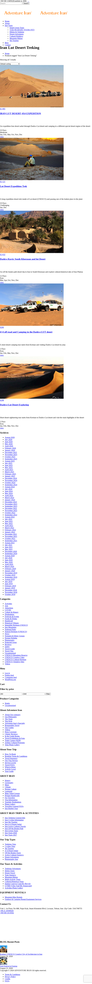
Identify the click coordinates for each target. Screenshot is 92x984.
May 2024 (9, 493)
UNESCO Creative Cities (14, 657)
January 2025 (10, 476)
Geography (9, 783)
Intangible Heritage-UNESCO (16, 625)
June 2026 (9, 442)
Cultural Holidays (16, 36)
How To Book (10, 754)
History (7, 781)
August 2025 (10, 461)
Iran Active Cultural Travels (15, 826)
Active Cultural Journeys (14, 855)
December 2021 (11, 534)
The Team (8, 719)
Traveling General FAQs (14, 806)
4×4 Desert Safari (11, 851)
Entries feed (9, 675)
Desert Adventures (17, 34)
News (7, 634)
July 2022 (8, 519)
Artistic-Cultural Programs (15, 743)
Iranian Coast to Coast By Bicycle (18, 884)
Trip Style (8, 721)
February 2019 (10, 586)
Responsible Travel (12, 725)
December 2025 (11, 452)
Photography (9, 640)
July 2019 (8, 582)
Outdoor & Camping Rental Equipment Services (23, 899)
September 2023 (11, 506)
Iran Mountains (10, 627)
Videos (7, 664)
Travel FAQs (10, 765)
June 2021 (9, 547)
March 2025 (9, 472)
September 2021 (11, 541)
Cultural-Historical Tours (14, 881)
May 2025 (9, 467)
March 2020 (9, 566)
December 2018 (11, 590)
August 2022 (10, 517)
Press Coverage (11, 732)
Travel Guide (10, 649)
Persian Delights (11, 638)
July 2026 (8, 440)
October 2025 (10, 457)
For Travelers (10, 798)
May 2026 (9, 444)
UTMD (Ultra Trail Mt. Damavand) (18, 886)
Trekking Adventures (13, 869)
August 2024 (10, 487)
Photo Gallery (10, 804)
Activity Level (10, 769)
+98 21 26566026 (7, 911)
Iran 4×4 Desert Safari (13, 824)
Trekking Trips (10, 844)
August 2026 (10, 437)
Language (8, 791)
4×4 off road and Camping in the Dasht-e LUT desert (26, 332)
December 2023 (11, 502)
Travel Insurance (11, 758)
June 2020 (9, 560)
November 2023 (11, 504)
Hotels (7, 703)
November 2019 (11, 573)
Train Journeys (10, 875)
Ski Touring (14, 41)
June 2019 (9, 584)
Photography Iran (11, 859)
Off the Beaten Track (13, 853)
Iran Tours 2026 (11, 833)
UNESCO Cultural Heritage (15, 660)
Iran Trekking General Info (15, 818)
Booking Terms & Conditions (16, 756)
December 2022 (11, 508)
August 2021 (10, 543)
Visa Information (11, 800)
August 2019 (10, 579)
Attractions (9, 608)
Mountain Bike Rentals (13, 897)
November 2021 (11, 536)
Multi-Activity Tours (12, 879)
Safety (7, 647)
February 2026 (10, 448)
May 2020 (9, 562)
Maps (7, 785)
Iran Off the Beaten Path (14, 829)
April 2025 (9, 470)
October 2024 (10, 483)
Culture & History (11, 612)
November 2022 (11, 511)
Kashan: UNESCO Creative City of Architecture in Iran (21, 954)
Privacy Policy (10, 977)
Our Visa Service (11, 761)
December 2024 (11, 478)
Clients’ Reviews (11, 734)
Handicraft (9, 621)
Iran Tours (9, 26)
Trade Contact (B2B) (13, 740)
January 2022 (10, 532)
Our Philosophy (11, 717)
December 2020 (11, 551)
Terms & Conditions (12, 974)
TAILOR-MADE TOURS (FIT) (22, 30)
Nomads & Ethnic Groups (15, 636)
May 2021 (9, 549)
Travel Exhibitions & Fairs (15, 738)
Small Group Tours (17, 28)
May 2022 (9, 523)
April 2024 (9, 495)
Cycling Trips (10, 846)
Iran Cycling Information (14, 820)
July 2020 (8, 558)
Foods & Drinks (11, 619)
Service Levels (10, 763)
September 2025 (11, 459)
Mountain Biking (16, 38)
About (7, 23)
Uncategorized (10, 653)
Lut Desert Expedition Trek (13, 186)
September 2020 (11, 554)
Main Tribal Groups (12, 793)
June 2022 (9, 521)
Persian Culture (10, 789)
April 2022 (9, 526)
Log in (7, 673)
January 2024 (10, 500)
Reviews (8, 644)
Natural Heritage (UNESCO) (16, 632)
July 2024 (8, 489)
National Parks (10, 629)
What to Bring (10, 767)
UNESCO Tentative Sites (14, 662)
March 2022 (9, 528)
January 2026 (10, 450)
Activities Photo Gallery (14, 888)
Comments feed (11, 677)
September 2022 (11, 515)
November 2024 (11, 480)
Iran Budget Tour (11, 808)
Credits (7, 979)
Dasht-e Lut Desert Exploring (14, 404)
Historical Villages (12, 623)
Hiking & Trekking (17, 32)
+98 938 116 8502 (7, 913)
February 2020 (10, 569)
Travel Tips (9, 651)
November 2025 (11, 455)
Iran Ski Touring (11, 822)
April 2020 (9, 564)
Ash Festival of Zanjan (8, 966)
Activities (8, 604)
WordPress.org (10, 680)
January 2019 (10, 588)
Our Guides (9, 728)
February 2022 (10, 530)
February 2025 (10, 474)
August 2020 (10, 556)
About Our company (12, 715)
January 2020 (10, 571)
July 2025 (8, 463)
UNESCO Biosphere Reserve (16, 655)
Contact (8, 45)
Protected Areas (11, 642)
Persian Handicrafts (12, 796)
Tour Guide (9, 771)
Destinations (9, 614)
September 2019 (11, 577)
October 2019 (10, 575)
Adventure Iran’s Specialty (15, 723)
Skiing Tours (9, 871)
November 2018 (11, 592)
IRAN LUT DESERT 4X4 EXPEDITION (20, 113)
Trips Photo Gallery (12, 745)
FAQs (7, 981)
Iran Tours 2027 (11, 835)
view (2, 137)
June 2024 (9, 491)
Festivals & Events (12, 617)
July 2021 (8, 545)
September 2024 (11, 485)
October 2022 (10, 513)
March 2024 (9, 498)
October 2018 (10, 594)
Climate (8, 787)
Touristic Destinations (13, 802)
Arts (6, 606)
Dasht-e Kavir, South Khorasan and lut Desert (22, 259)
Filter (48, 694)
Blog (7, 43)
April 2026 (9, 446)
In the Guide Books (12, 736)
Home (7, 21)
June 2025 (9, 465)
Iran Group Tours (11, 831)
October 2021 (10, 538)
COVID (8, 610)
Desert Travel (10, 873)
